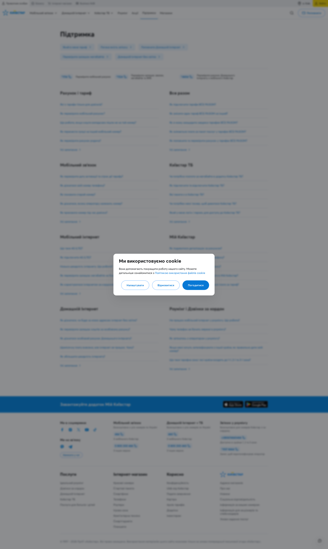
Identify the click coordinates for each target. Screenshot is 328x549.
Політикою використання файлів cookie (180, 273)
